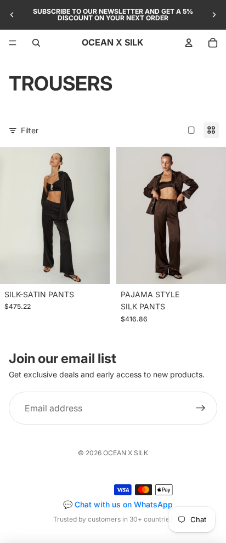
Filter (29, 130)
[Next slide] (214, 15)
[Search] (36, 43)
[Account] (189, 43)
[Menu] (12, 42)
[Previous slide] (12, 15)
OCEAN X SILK (125, 453)
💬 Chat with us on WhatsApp (118, 504)
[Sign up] (200, 408)
